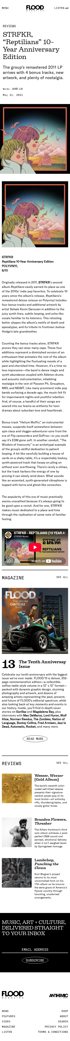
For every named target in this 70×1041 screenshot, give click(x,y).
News (5, 1011)
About (64, 1016)
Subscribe (35, 960)
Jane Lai (17, 88)
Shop (64, 1011)
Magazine (35, 577)
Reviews (9, 26)
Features (8, 1016)
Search (63, 1021)
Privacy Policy (56, 1026)
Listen (7, 1032)
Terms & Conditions (53, 1032)
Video (6, 1021)
